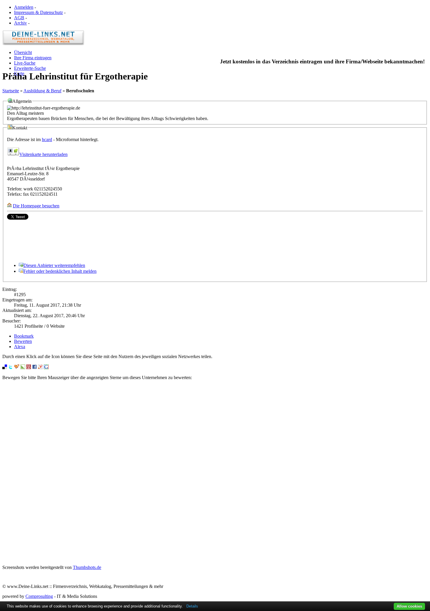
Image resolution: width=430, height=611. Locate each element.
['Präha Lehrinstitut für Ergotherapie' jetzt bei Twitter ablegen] (10, 367)
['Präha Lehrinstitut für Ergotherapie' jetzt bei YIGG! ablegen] (16, 367)
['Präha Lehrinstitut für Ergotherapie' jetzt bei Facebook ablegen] (34, 367)
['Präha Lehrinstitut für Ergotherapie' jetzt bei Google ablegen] (46, 367)
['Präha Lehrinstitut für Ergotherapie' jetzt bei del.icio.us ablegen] (4, 367)
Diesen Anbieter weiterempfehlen (54, 265)
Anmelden (23, 7)
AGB (19, 17)
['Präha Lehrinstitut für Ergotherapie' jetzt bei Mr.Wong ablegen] (28, 367)
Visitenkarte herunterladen (43, 154)
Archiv (20, 22)
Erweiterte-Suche (30, 68)
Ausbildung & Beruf (42, 90)
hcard (47, 139)
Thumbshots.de (87, 567)
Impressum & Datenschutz (38, 12)
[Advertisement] (215, 472)
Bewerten (23, 341)
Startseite (10, 90)
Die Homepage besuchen (36, 205)
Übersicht (23, 52)
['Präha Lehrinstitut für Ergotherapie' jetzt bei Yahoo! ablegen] (40, 367)
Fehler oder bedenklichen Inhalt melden (60, 271)
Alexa (19, 346)
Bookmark (24, 336)
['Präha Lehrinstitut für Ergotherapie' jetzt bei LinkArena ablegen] (22, 367)
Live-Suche (24, 62)
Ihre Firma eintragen (32, 57)
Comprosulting (39, 596)
